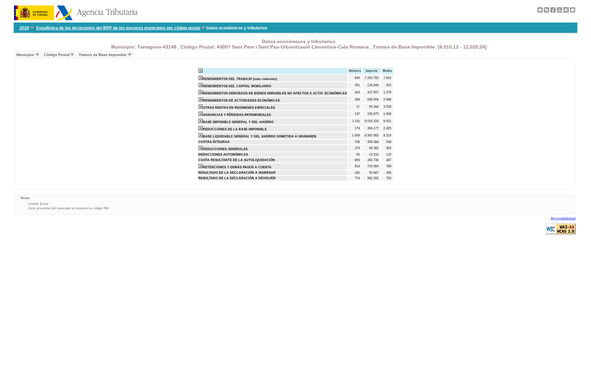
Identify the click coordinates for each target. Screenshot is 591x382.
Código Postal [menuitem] (56, 55)
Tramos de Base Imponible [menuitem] (103, 55)
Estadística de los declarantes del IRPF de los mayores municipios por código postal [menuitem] (118, 28)
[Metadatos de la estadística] (566, 11)
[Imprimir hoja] (572, 11)
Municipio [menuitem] (25, 55)
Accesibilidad (563, 218)
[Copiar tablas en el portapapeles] (546, 11)
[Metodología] (553, 11)
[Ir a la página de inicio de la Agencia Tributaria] (75, 18)
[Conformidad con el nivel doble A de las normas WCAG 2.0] (561, 232)
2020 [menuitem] (24, 28)
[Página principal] (540, 11)
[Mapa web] (559, 11)
